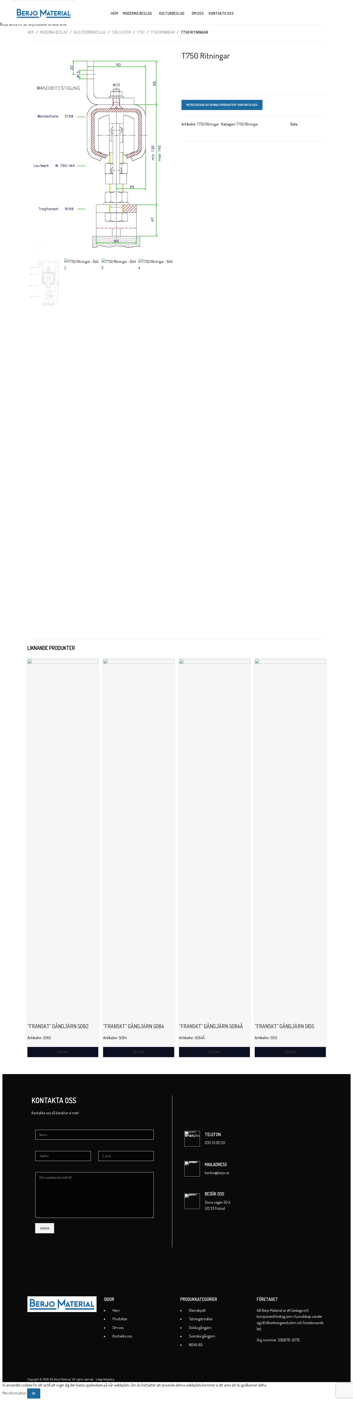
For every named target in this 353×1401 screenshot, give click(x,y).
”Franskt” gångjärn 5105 (284, 1026)
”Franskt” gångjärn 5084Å (211, 1026)
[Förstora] (37, 246)
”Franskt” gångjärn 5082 (58, 1026)
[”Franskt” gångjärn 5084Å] (214, 840)
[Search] (240, 13)
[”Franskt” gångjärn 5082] (63, 840)
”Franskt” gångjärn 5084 (133, 1026)
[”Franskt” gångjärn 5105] (290, 840)
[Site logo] (44, 12)
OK (33, 1393)
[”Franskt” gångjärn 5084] (138, 840)
